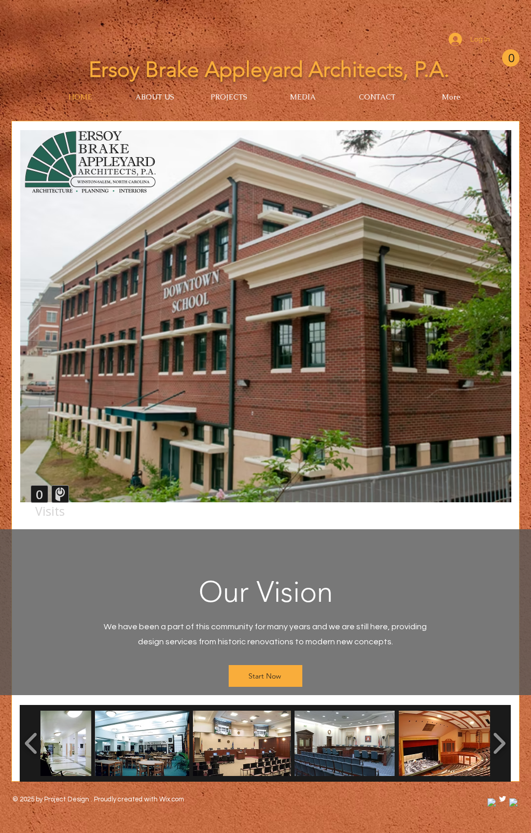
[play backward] (31, 743)
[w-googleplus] (513, 802)
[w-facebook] (491, 802)
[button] (511, 58)
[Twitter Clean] (502, 799)
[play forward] (499, 743)
